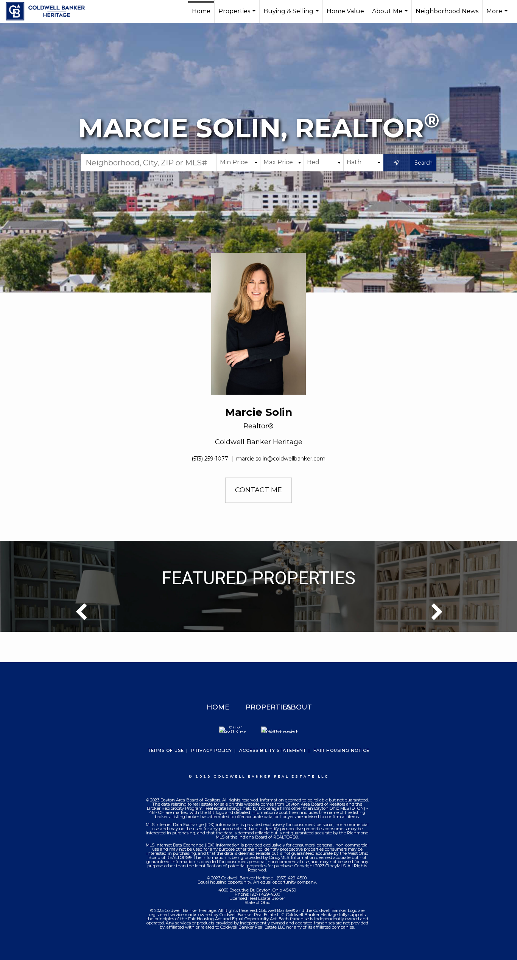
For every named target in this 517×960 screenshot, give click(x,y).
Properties (237, 15)
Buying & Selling (292, 15)
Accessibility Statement (272, 750)
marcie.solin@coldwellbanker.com (280, 458)
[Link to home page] (49, 11)
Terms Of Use (166, 750)
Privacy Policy (211, 750)
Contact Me (258, 490)
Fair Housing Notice (341, 750)
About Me (391, 15)
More (497, 15)
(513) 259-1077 (210, 458)
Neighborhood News (447, 11)
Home (201, 11)
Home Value (345, 11)
